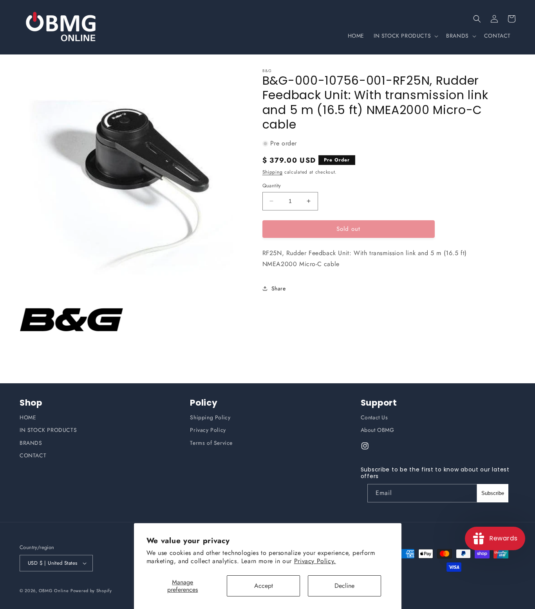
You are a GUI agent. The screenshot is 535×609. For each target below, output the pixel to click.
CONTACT (33, 455)
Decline (344, 585)
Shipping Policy (210, 417)
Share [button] (278, 288)
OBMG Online (54, 590)
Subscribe (492, 493)
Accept (263, 585)
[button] (477, 18)
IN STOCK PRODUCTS (48, 430)
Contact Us (374, 417)
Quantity (271, 185)
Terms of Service (211, 443)
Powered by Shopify (91, 590)
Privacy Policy (208, 430)
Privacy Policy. (315, 561)
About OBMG (377, 430)
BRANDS (31, 443)
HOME (28, 417)
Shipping (272, 172)
